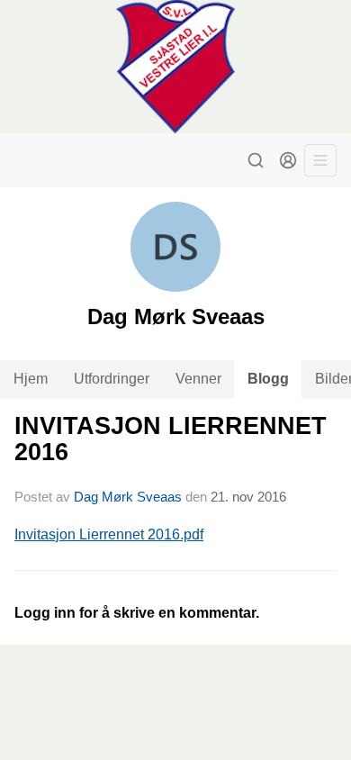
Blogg (268, 378)
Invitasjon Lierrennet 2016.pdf (108, 534)
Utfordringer (111, 378)
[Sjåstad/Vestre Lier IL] (175, 66)
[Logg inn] (288, 160)
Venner (198, 378)
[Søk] (255, 160)
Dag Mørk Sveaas (128, 496)
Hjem (31, 378)
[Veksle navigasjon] (320, 160)
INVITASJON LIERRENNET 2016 (170, 439)
